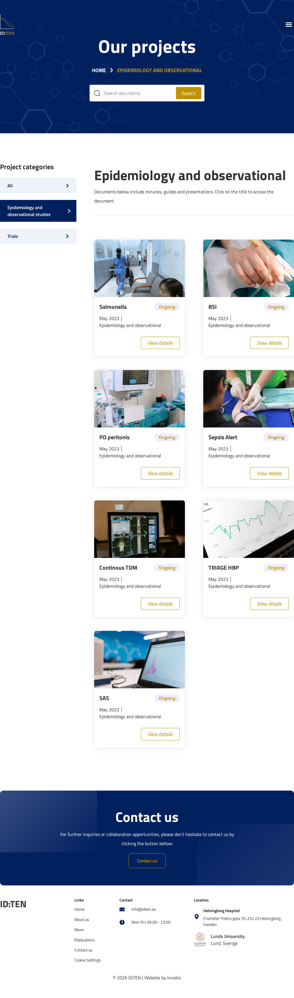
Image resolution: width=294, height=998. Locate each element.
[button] (289, 24)
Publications (84, 940)
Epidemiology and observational (130, 325)
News (79, 929)
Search (188, 93)
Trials (12, 236)
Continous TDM (118, 567)
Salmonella (113, 306)
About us (81, 919)
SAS (104, 697)
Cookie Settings (87, 960)
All (10, 185)
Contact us (83, 950)
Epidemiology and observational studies (29, 211)
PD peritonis (114, 437)
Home (99, 70)
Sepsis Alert (222, 437)
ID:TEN (13, 904)
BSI (212, 306)
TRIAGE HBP (223, 567)
